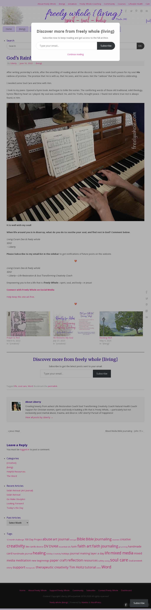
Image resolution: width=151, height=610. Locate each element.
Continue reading (75, 54)
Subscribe (106, 45)
